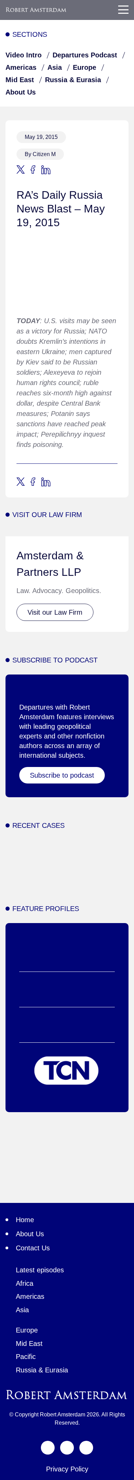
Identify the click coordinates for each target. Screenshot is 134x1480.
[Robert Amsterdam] (36, 10)
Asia (54, 67)
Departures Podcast (85, 55)
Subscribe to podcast (62, 775)
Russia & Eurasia (73, 80)
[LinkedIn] (86, 1448)
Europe (84, 67)
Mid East (19, 80)
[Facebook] (67, 1448)
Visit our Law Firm (54, 612)
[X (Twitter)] (48, 1448)
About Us (20, 92)
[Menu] (123, 10)
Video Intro (23, 55)
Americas (20, 67)
